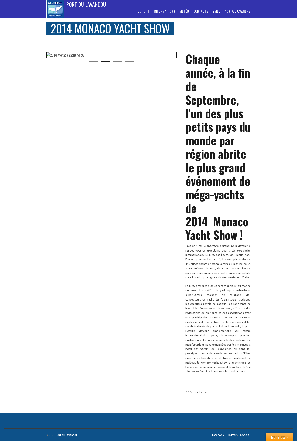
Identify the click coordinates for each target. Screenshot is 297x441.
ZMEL (216, 11)
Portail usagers (237, 11)
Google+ (245, 435)
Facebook (218, 435)
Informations (164, 11)
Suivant (203, 392)
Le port (144, 11)
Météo (184, 11)
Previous (41, 55)
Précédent (190, 392)
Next (181, 55)
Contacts (201, 11)
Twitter (232, 435)
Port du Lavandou (86, 4)
